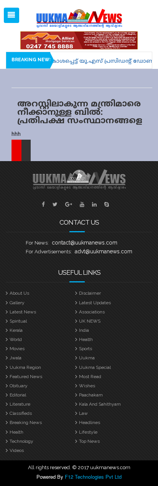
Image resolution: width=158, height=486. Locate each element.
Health (86, 339)
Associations (92, 312)
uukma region (25, 367)
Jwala (15, 357)
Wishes (87, 385)
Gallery (17, 302)
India (84, 330)
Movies (17, 348)
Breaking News (26, 422)
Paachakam (91, 395)
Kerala (16, 330)
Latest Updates (95, 302)
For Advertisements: (49, 251)
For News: (37, 243)
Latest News (23, 312)
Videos (17, 450)
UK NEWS (89, 321)
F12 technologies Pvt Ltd (93, 476)
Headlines (89, 422)
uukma (87, 357)
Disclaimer (90, 293)
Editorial (18, 395)
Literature (20, 404)
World (16, 339)
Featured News (26, 376)
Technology (21, 441)
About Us (19, 293)
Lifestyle (88, 432)
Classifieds (21, 413)
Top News (89, 441)
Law (83, 413)
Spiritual (18, 321)
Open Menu (11, 15)
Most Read (90, 376)
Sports (85, 348)
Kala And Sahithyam (100, 404)
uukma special (95, 367)
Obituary (19, 385)
